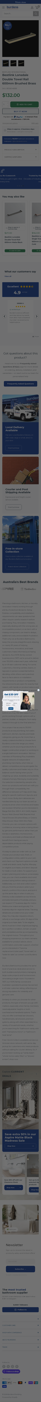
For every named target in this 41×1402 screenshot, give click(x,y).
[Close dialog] (38, 690)
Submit (11, 708)
